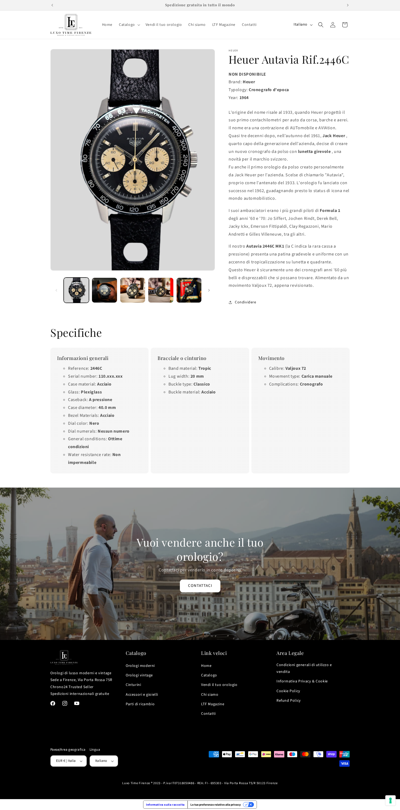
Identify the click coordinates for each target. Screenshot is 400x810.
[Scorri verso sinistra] (56, 290)
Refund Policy (288, 700)
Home (206, 666)
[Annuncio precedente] (52, 5)
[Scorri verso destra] (209, 290)
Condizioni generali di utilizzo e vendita (304, 668)
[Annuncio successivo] (348, 5)
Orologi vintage (139, 675)
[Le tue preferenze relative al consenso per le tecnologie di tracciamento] (390, 800)
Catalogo (209, 675)
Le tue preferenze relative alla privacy (215, 804)
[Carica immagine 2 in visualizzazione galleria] (104, 290)
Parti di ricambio (140, 704)
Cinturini (133, 685)
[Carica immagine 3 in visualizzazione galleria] (132, 290)
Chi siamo (209, 694)
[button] (129, 24)
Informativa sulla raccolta (165, 804)
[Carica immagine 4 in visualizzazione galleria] (160, 290)
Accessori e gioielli (142, 694)
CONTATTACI (200, 586)
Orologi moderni (140, 666)
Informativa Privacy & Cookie (302, 681)
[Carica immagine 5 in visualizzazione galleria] (189, 290)
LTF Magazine (212, 704)
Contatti (208, 713)
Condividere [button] (245, 302)
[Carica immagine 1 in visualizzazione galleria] (76, 290)
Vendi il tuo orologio (219, 685)
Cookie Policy (288, 691)
